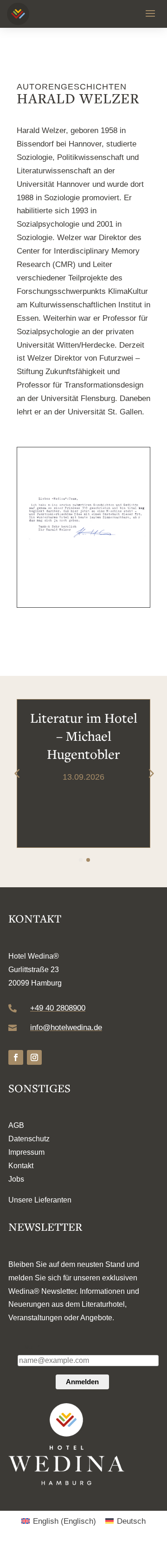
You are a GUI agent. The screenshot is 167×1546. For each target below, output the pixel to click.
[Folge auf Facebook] (15, 1057)
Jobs (16, 1179)
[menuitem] (59, 1521)
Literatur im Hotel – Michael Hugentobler (83, 736)
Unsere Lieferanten (39, 1200)
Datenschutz (29, 1139)
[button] (150, 773)
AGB (16, 1125)
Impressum (26, 1152)
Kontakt (20, 1166)
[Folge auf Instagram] (34, 1057)
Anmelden (82, 1382)
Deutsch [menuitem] (131, 1521)
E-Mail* (28, 1347)
